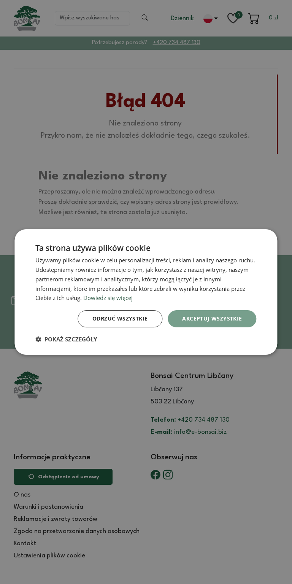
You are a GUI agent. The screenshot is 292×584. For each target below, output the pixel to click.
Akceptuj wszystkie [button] (212, 318)
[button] (66, 339)
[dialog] (145, 292)
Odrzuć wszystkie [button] (120, 318)
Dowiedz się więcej (108, 298)
